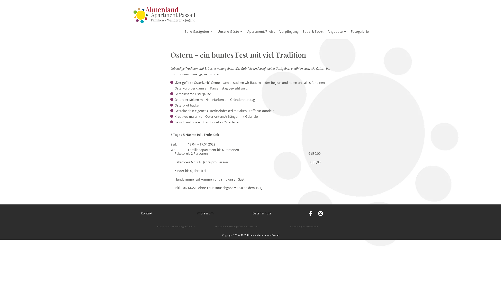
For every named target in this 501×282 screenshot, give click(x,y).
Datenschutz (261, 213)
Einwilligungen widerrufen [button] (304, 226)
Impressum (205, 213)
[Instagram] (320, 213)
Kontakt (146, 213)
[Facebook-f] (310, 213)
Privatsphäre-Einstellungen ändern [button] (176, 226)
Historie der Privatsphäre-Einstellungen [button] (236, 226)
